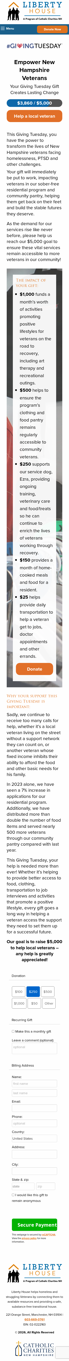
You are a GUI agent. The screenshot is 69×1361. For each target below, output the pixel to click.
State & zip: (20, 1179)
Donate (34, 669)
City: (15, 1164)
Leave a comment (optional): (33, 1040)
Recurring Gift (22, 1019)
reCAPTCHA (48, 1234)
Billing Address (23, 1065)
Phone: (17, 1116)
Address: (18, 1146)
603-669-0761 (35, 1319)
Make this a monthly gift (33, 1031)
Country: (18, 1131)
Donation (18, 975)
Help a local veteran (34, 116)
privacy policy (29, 1238)
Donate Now (52, 29)
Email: (16, 1101)
